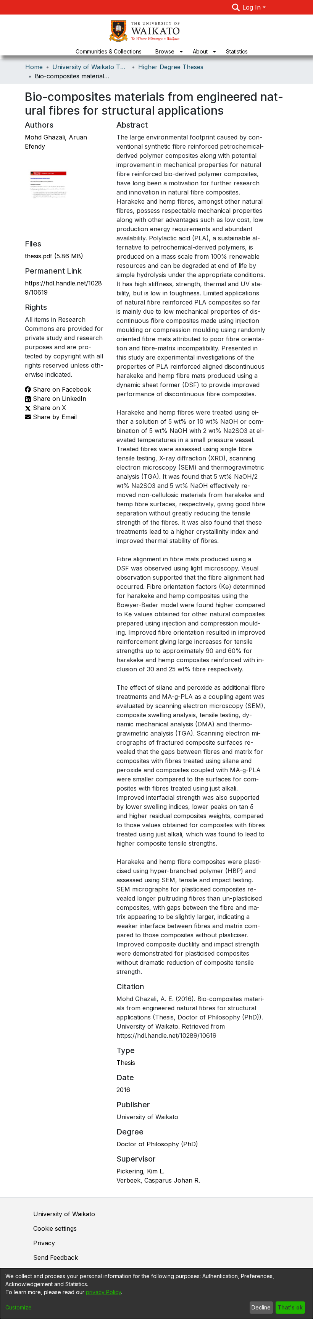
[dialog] (156, 1293)
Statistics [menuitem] (237, 51)
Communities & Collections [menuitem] (109, 51)
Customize (18, 1307)
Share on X (48, 408)
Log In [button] (252, 7)
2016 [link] (123, 1090)
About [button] (200, 51)
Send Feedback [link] (55, 1257)
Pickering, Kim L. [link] (140, 1171)
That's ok (290, 1307)
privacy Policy (103, 1292)
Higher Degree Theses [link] (170, 67)
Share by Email (54, 417)
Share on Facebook (61, 389)
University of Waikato (64, 1214)
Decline (261, 1307)
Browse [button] (164, 51)
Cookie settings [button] (55, 1228)
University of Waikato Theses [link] (90, 67)
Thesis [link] (125, 1062)
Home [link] (34, 67)
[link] (54, 256)
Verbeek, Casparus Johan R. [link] (158, 1180)
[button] (235, 7)
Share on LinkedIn (58, 398)
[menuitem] (167, 51)
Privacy (44, 1243)
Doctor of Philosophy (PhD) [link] (157, 1144)
